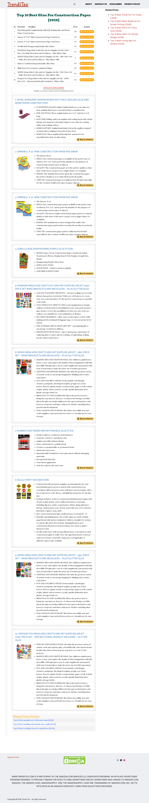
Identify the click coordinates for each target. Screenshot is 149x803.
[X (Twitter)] (121, 760)
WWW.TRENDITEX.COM (23, 776)
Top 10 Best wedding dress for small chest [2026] (34, 728)
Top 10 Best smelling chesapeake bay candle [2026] (34, 724)
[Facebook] (118, 760)
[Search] (74, 4)
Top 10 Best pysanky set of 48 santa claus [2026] (33, 720)
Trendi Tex (26, 799)
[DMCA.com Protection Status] (74, 760)
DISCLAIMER (116, 4)
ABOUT (88, 4)
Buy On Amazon (87, 31)
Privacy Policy (132, 4)
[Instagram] (124, 760)
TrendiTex (17, 4)
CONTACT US (101, 4)
